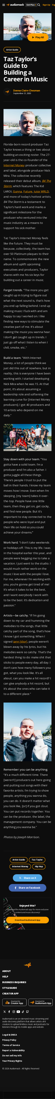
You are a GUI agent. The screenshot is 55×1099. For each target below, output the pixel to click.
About (6, 971)
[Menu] (3, 5)
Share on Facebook (29, 887)
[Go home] (15, 4)
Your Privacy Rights (12, 1061)
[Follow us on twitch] (27, 1012)
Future (27, 191)
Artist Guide (12, 49)
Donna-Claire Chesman (26, 90)
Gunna (17, 191)
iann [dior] (20, 642)
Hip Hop (39, 866)
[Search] (38, 5)
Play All (39, 37)
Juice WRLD (41, 191)
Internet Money (14, 165)
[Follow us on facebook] (9, 1012)
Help (5, 976)
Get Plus (31, 4)
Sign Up (46, 5)
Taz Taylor (37, 859)
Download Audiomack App (27, 920)
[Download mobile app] (14, 1003)
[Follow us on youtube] (18, 1012)
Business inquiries (14, 982)
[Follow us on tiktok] (23, 1012)
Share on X (30, 878)
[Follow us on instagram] (13, 1012)
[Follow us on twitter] (4, 1012)
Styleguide (9, 988)
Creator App (10, 993)
